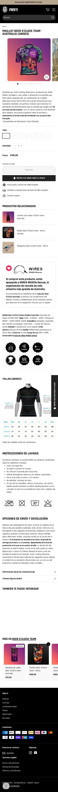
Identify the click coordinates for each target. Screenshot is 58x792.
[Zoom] (46, 77)
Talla (4, 130)
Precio (5, 155)
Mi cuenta (6, 718)
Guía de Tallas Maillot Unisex (25, 335)
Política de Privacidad (10, 767)
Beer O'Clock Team (24, 639)
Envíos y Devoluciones (10, 763)
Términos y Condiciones (11, 771)
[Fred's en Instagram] (30, 752)
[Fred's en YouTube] (35, 752)
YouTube (5, 703)
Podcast (5, 699)
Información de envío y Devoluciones (18, 572)
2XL (48, 135)
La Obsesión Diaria (9, 706)
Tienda (5, 710)
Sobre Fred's (7, 714)
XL (41, 135)
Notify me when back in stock (31, 178)
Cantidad (6, 145)
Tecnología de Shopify (10, 786)
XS (14, 135)
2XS (6, 135)
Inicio (4, 26)
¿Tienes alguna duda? (12, 578)
